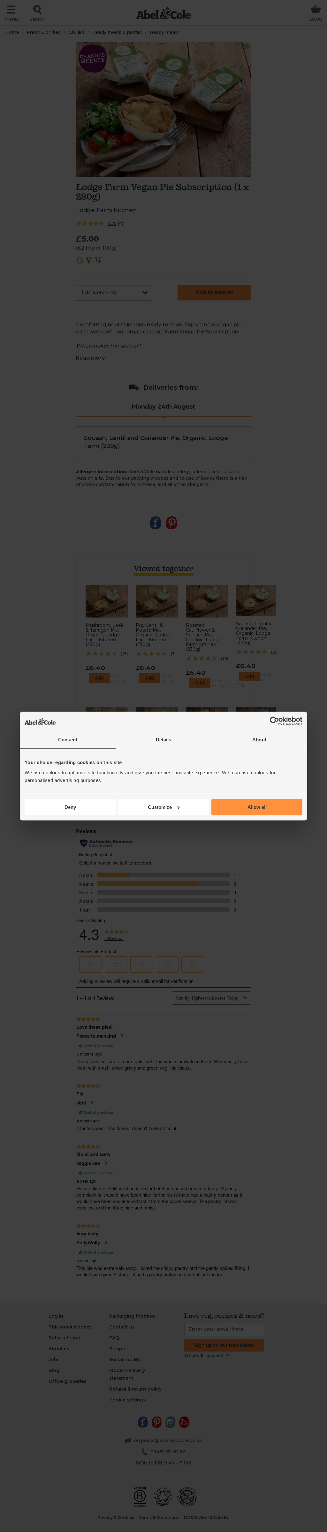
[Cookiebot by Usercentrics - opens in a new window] (274, 721)
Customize (160, 807)
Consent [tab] (67, 739)
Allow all (257, 807)
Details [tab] (163, 739)
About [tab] (259, 739)
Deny (70, 807)
